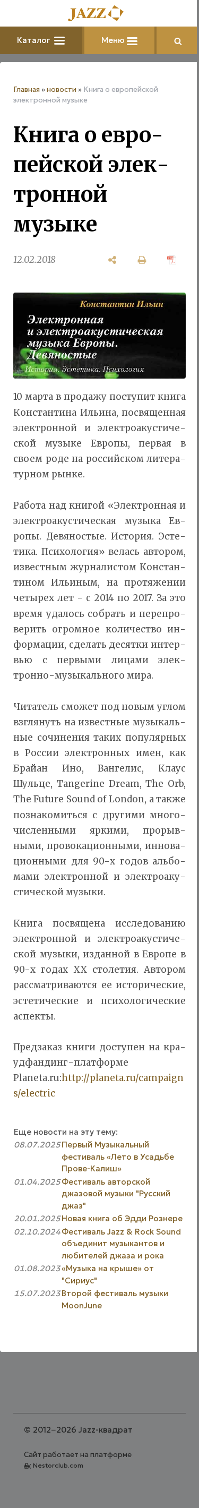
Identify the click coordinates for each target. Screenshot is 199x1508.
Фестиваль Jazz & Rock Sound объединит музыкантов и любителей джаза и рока (121, 1244)
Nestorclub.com (58, 1465)
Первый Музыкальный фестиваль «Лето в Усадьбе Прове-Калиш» (118, 1156)
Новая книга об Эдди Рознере (122, 1218)
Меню (114, 40)
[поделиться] (112, 260)
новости (61, 89)
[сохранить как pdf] (172, 260)
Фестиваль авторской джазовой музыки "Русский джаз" (116, 1194)
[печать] (142, 260)
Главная (26, 89)
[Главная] (100, 14)
